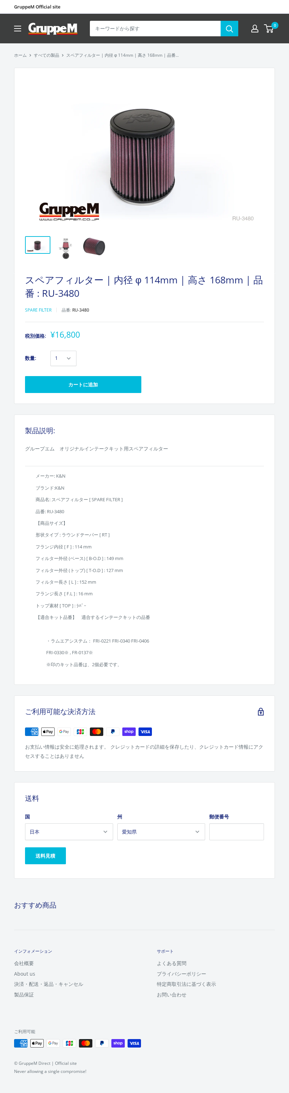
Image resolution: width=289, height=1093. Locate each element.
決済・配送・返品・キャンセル (48, 984)
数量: (30, 358)
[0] (269, 28)
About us (24, 973)
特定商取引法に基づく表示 (186, 984)
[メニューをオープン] (17, 28)
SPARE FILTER (38, 310)
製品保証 (24, 994)
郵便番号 (219, 816)
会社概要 (24, 963)
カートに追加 (83, 384)
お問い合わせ (171, 994)
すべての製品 (46, 55)
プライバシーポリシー (181, 973)
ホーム (20, 55)
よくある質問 (171, 963)
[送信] (229, 28)
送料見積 (45, 855)
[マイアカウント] (254, 28)
